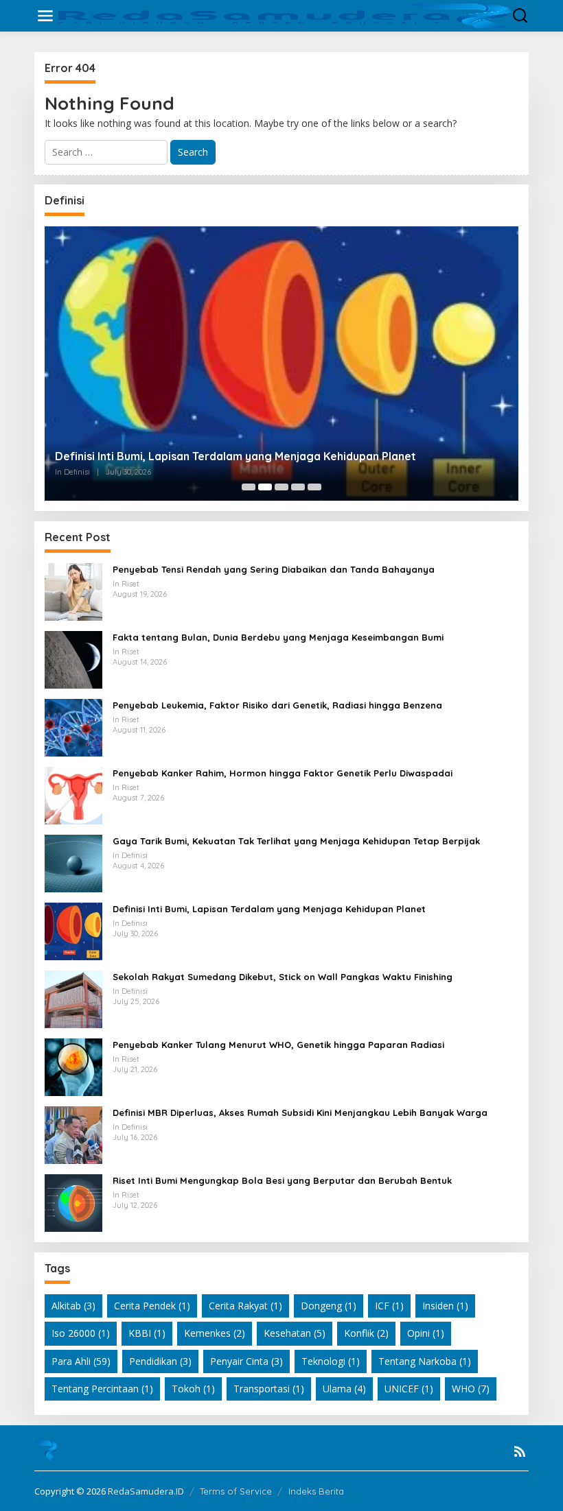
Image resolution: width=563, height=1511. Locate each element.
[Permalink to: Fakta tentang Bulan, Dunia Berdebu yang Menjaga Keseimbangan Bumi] (73, 658)
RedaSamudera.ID (146, 1491)
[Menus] (45, 16)
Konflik (366, 1333)
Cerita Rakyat (245, 1305)
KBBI (146, 1333)
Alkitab (73, 1305)
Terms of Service (236, 1491)
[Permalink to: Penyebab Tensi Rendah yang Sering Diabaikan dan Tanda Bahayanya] (73, 590)
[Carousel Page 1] (248, 487)
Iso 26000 (80, 1333)
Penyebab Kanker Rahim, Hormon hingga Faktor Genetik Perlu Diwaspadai (282, 773)
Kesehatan (294, 1333)
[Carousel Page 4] (298, 487)
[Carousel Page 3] (281, 487)
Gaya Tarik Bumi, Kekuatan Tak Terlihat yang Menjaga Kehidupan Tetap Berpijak (296, 840)
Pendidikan (160, 1361)
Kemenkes (214, 1333)
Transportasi (268, 1388)
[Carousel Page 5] (314, 487)
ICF (389, 1305)
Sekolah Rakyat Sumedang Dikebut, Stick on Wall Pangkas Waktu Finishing (282, 976)
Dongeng (328, 1305)
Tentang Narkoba (424, 1361)
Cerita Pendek (152, 1305)
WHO (471, 1388)
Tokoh (193, 1388)
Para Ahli (81, 1361)
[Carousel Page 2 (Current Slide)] (265, 487)
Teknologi (330, 1361)
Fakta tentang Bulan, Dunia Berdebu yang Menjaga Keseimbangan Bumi (278, 637)
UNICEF (408, 1388)
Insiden (445, 1305)
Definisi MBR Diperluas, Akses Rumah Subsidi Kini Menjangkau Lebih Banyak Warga (300, 1112)
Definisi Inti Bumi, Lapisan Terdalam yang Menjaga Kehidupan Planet (235, 456)
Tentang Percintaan (102, 1388)
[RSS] (520, 1451)
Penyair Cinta (246, 1361)
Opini (425, 1333)
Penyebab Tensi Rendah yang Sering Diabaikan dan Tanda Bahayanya (274, 569)
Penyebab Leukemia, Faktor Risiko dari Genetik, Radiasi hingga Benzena (277, 705)
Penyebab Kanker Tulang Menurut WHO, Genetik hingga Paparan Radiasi (278, 1044)
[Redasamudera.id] (284, 14)
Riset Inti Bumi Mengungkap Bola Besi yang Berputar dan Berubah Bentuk (282, 1180)
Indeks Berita (316, 1491)
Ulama (344, 1388)
